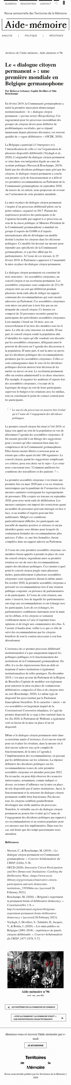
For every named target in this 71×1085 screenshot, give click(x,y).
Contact (45, 3)
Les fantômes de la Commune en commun (31, 1007)
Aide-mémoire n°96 (51, 53)
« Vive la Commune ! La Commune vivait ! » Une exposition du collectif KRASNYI (39, 1018)
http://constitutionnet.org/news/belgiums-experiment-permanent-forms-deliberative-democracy (32, 913)
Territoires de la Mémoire (50, 13)
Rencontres (28, 3)
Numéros (11, 3)
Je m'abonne (35, 1045)
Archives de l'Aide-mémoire (21, 53)
